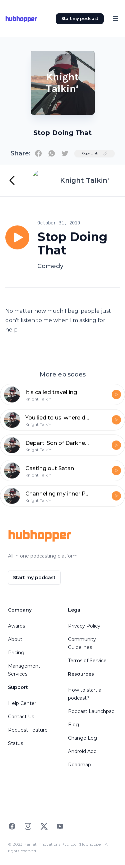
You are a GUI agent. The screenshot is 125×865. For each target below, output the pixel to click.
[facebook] (38, 153)
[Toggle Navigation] (115, 18)
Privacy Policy (84, 626)
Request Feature (28, 730)
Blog (73, 725)
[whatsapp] (52, 153)
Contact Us (21, 717)
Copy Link (90, 153)
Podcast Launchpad (91, 711)
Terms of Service (87, 661)
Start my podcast (79, 18)
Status (15, 743)
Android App (82, 751)
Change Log (82, 738)
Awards (16, 626)
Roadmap (79, 765)
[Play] (17, 237)
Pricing (16, 653)
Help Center (22, 703)
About (15, 639)
